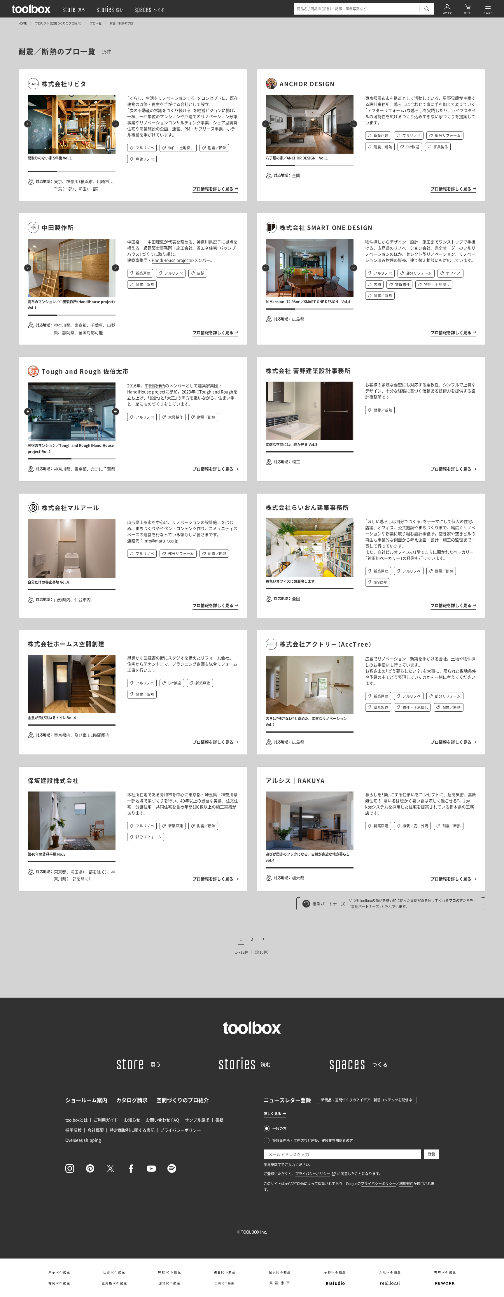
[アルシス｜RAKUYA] (371, 780)
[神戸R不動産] (445, 1272)
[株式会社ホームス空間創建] (133, 644)
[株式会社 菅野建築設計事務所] (371, 371)
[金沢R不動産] (279, 1272)
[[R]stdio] (334, 1283)
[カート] (467, 8)
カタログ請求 (132, 1100)
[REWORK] (445, 1283)
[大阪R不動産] (389, 1272)
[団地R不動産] (169, 1283)
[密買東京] (279, 1283)
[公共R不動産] (224, 1283)
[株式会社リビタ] (133, 83)
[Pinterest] (90, 1168)
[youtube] (151, 1168)
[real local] (389, 1283)
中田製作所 (155, 385)
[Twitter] (110, 1168)
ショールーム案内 (86, 1100)
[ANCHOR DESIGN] (371, 83)
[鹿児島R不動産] (114, 1283)
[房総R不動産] (169, 1272)
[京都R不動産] (334, 1272)
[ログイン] (447, 8)
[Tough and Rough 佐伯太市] (133, 371)
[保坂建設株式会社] (133, 780)
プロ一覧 (96, 23)
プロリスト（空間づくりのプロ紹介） (58, 23)
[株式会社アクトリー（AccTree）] (371, 644)
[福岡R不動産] (59, 1283)
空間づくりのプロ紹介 (182, 1100)
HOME (23, 23)
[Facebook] (131, 1168)
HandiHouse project (171, 260)
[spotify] (171, 1168)
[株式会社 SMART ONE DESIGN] (371, 227)
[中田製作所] (133, 227)
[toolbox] (252, 1027)
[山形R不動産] (114, 1272)
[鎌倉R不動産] (224, 1272)
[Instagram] (69, 1168)
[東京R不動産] (59, 1272)
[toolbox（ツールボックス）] (31, 8)
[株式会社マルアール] (133, 507)
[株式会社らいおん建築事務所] (371, 507)
